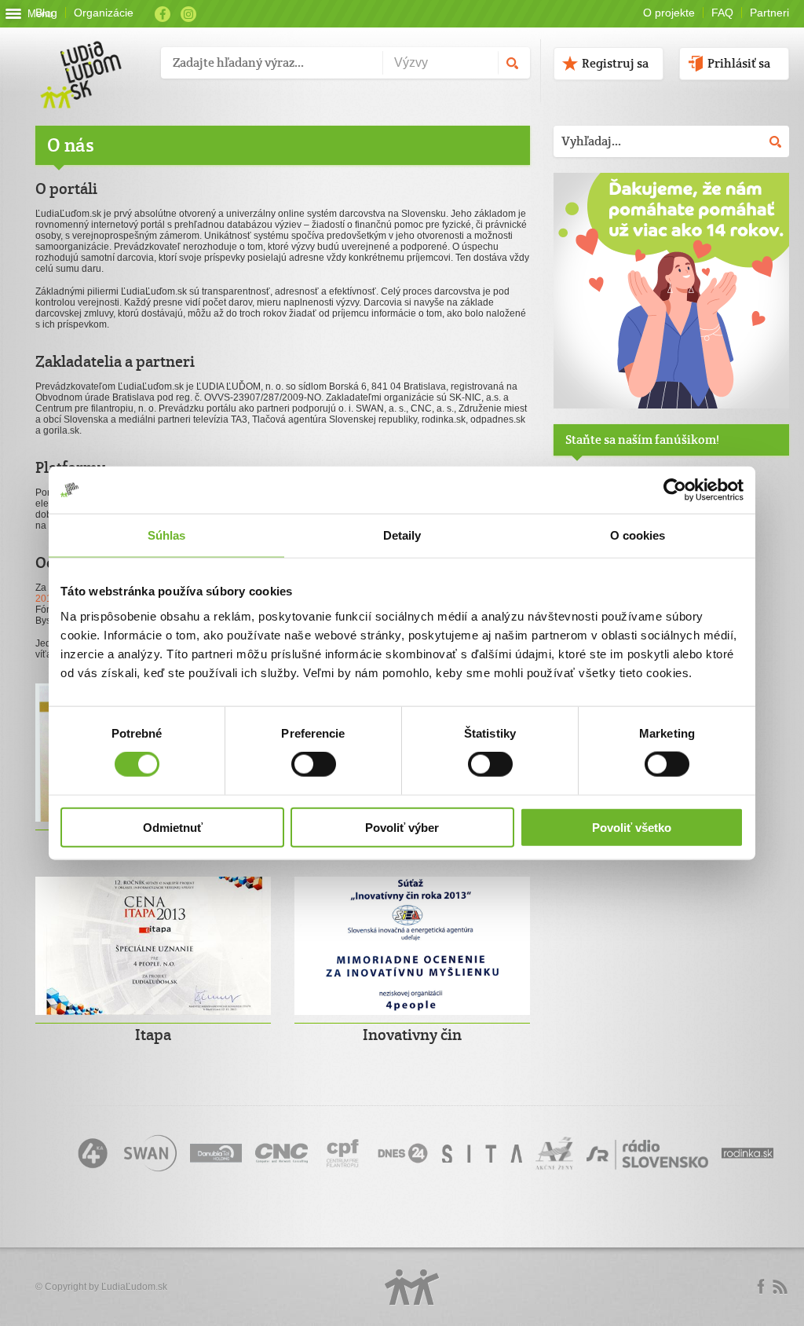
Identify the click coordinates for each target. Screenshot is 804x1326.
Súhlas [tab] (167, 535)
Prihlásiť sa (738, 63)
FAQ (722, 12)
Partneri (769, 12)
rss (779, 1287)
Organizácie (103, 12)
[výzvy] (671, 405)
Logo (412, 1287)
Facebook (162, 14)
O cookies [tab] (638, 535)
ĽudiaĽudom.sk (134, 1286)
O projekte (669, 12)
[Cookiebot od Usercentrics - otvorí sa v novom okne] (675, 490)
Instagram (188, 14)
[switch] (313, 764)
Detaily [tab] (402, 535)
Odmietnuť (173, 826)
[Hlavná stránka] (92, 58)
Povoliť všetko (631, 826)
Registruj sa (615, 63)
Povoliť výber (402, 826)
